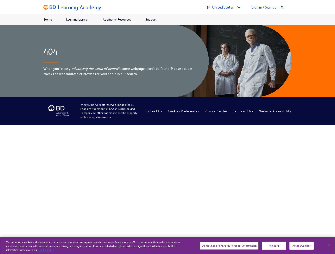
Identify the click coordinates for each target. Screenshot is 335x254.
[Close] (329, 245)
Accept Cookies (302, 245)
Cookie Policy (46, 250)
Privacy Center (216, 111)
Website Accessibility (275, 111)
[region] (167, 245)
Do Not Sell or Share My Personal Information (229, 245)
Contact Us (153, 111)
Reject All (274, 245)
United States (223, 7)
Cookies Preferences (183, 111)
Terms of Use (243, 111)
